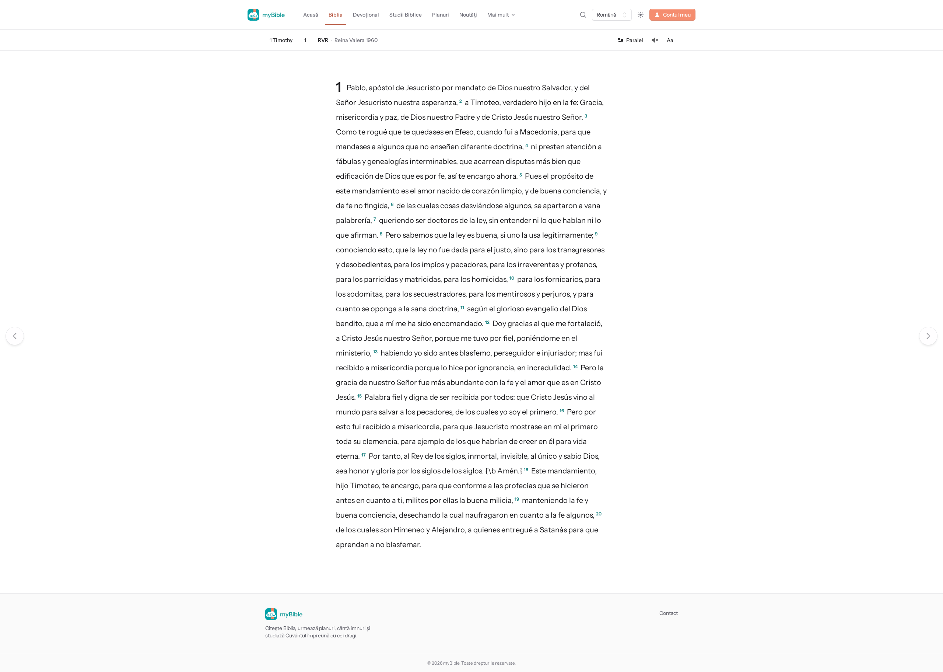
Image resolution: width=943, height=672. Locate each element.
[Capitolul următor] (928, 336)
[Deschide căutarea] (583, 15)
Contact (668, 613)
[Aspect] (640, 15)
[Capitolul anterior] (15, 336)
